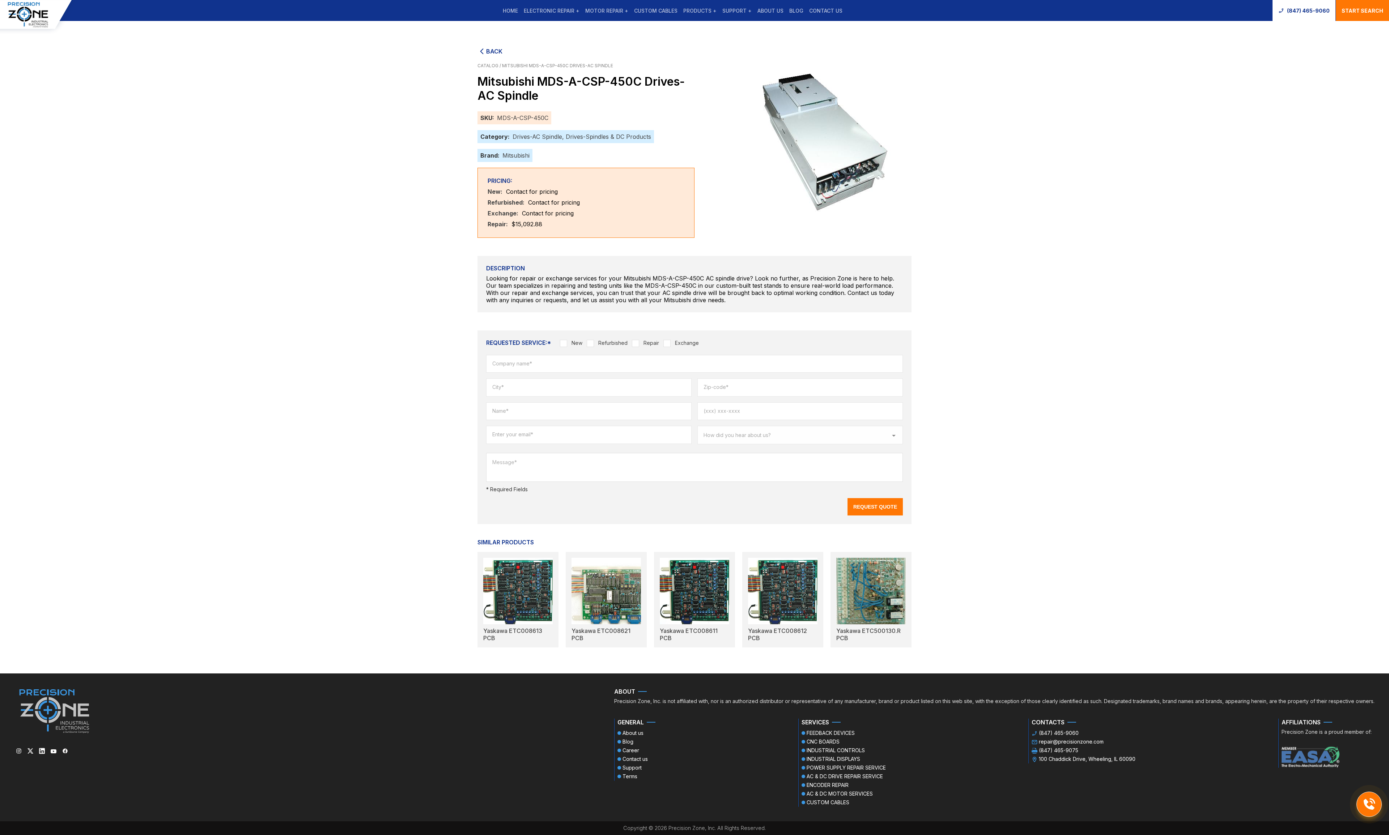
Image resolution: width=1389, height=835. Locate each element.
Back (494, 51)
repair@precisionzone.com (1071, 741)
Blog (796, 11)
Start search (1362, 11)
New (577, 343)
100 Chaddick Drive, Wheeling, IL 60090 (1087, 759)
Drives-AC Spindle (537, 136)
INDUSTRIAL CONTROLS (836, 750)
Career (631, 750)
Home (510, 11)
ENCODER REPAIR (828, 785)
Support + (737, 11)
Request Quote (875, 507)
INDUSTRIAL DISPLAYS (833, 759)
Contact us (825, 11)
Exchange (687, 343)
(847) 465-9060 (1308, 11)
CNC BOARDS (823, 741)
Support (632, 768)
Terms (630, 776)
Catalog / (489, 65)
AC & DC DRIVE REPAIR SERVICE (845, 776)
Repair (651, 343)
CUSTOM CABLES (655, 11)
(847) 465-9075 (1058, 750)
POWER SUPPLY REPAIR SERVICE (846, 768)
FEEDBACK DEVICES (831, 733)
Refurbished (613, 343)
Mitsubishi (516, 155)
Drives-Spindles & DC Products (608, 136)
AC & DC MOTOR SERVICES (840, 794)
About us (770, 11)
